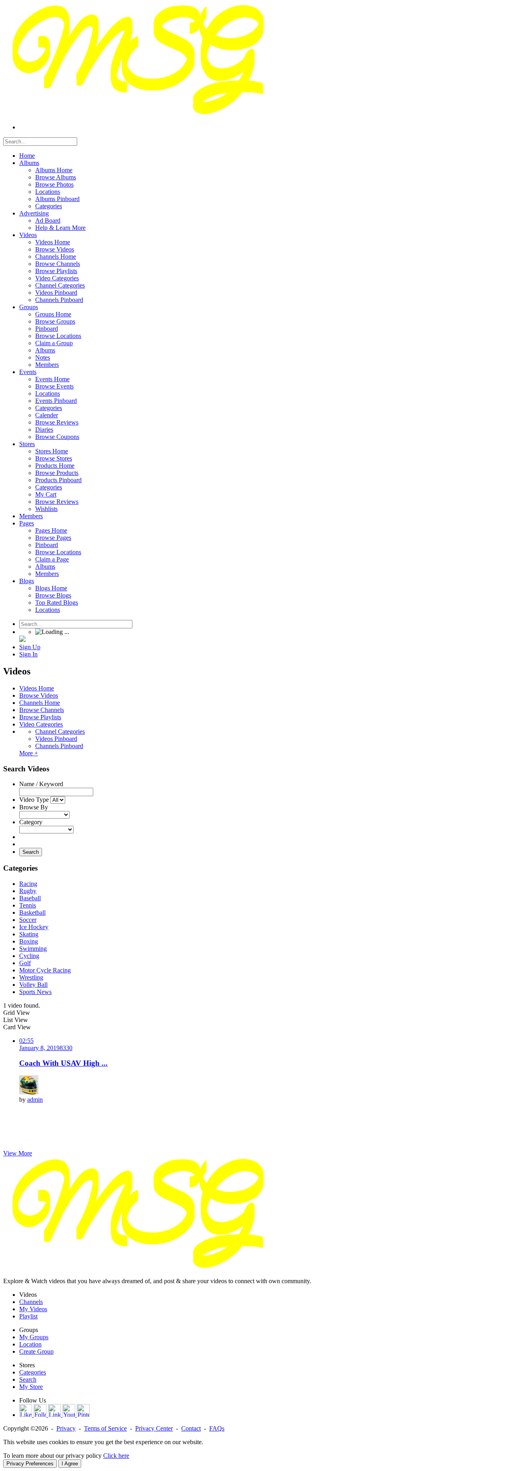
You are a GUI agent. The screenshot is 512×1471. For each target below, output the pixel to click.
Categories (32, 1372)
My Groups (33, 1337)
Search (30, 852)
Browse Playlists (40, 717)
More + (28, 753)
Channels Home (39, 702)
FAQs (216, 1428)
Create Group (36, 1351)
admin (35, 1099)
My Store (31, 1386)
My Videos (33, 1309)
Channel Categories (60, 731)
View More (17, 1153)
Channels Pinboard (59, 746)
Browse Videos (38, 695)
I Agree (70, 1464)
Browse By (33, 807)
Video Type (34, 799)
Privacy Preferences (30, 1464)
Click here (116, 1455)
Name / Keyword (41, 784)
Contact (191, 1428)
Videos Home (36, 688)
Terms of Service (105, 1428)
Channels (31, 1301)
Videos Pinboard (56, 738)
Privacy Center (154, 1428)
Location (30, 1344)
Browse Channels (41, 709)
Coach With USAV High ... (63, 1063)
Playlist (28, 1316)
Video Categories (41, 724)
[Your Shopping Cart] (22, 639)
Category (30, 822)
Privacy (66, 1428)
